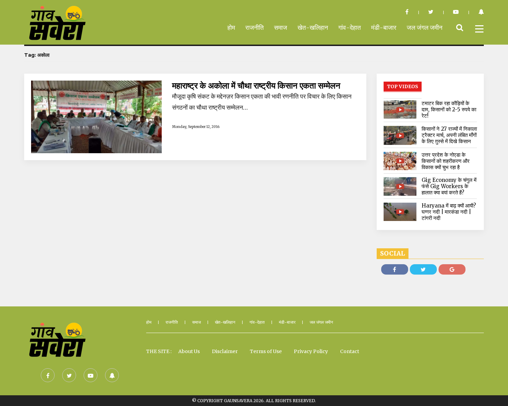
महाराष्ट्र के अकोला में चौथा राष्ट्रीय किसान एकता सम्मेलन (256, 86)
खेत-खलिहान (313, 27)
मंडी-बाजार (383, 27)
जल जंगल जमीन (424, 27)
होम (231, 27)
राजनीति (254, 27)
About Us (189, 351)
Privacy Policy (311, 351)
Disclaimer (225, 351)
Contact (349, 351)
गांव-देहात (349, 27)
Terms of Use (266, 351)
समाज (280, 27)
